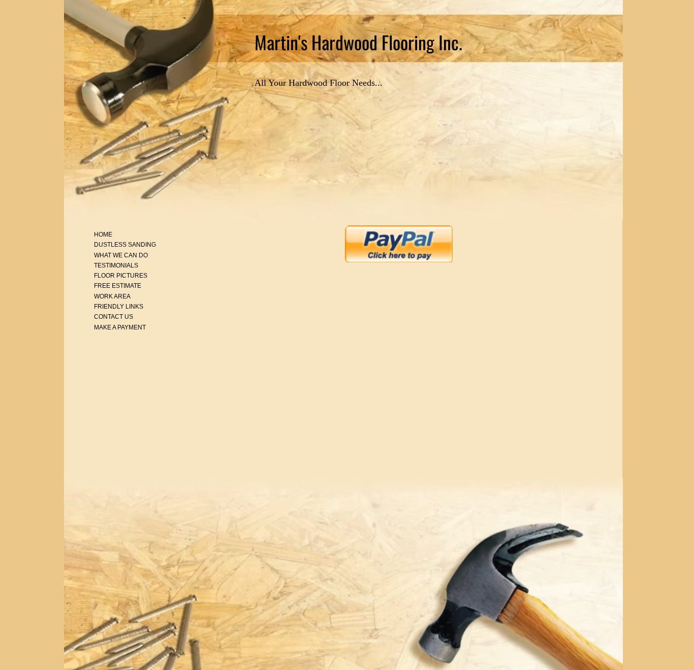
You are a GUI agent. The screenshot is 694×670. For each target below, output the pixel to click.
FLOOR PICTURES (120, 275)
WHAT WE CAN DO (121, 255)
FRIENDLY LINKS (118, 306)
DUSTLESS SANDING (125, 244)
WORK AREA (112, 296)
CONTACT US (113, 316)
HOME (103, 234)
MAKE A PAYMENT (120, 327)
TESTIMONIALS (116, 265)
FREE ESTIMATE (117, 285)
